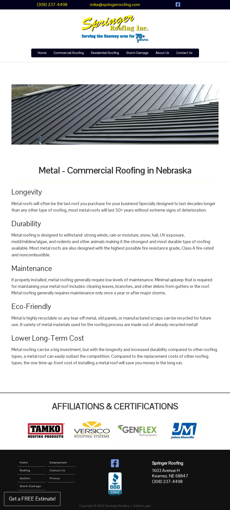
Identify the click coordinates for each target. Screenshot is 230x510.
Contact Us (184, 53)
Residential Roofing (105, 53)
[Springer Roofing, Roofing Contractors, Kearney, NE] (115, 484)
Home (42, 53)
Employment (58, 462)
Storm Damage (137, 53)
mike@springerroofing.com (115, 4)
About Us (162, 53)
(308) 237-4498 (52, 4)
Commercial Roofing (69, 53)
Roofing (25, 470)
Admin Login (142, 506)
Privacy (55, 478)
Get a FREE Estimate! (32, 499)
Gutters (25, 478)
